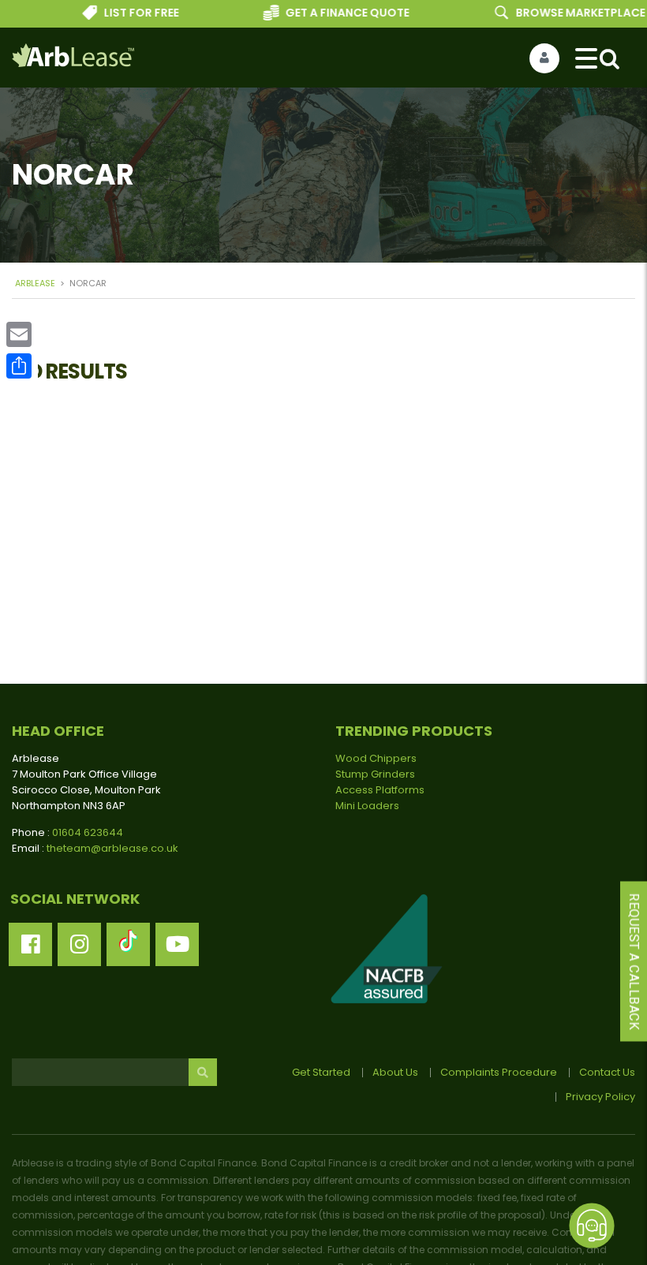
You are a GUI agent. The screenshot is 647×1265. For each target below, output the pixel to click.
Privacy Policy (600, 1096)
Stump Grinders (375, 774)
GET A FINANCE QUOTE (337, 13)
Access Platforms (379, 789)
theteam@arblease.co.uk (112, 848)
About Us (395, 1072)
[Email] (19, 334)
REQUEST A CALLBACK (633, 962)
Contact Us (607, 1072)
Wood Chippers (376, 758)
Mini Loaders (367, 805)
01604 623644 (87, 832)
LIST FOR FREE (131, 13)
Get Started (321, 1072)
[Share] (19, 366)
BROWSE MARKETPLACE (569, 13)
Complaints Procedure (498, 1072)
